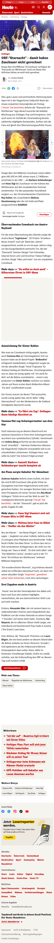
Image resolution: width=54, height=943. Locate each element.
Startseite (4, 17)
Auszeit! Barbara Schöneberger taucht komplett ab (21, 464)
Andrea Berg (40, 680)
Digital (29, 874)
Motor (49, 892)
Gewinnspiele (28, 888)
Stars (4, 874)
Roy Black (31, 793)
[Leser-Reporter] (33, 7)
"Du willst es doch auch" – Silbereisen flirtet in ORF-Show (24, 271)
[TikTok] (20, 811)
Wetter (40, 860)
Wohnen (18, 892)
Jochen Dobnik (17, 78)
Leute (12, 874)
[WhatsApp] (8, 88)
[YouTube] (27, 811)
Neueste (46, 12)
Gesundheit (6, 892)
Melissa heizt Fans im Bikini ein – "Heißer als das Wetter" (25, 524)
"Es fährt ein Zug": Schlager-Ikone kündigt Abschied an (26, 413)
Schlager (24, 17)
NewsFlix (45, 2)
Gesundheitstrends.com (22, 907)
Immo (21, 2)
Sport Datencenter (10, 888)
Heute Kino (22, 878)
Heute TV (34, 878)
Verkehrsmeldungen (34, 892)
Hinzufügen (44, 214)
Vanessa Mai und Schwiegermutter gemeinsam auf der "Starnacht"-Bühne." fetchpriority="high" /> (24, 25)
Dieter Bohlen (8, 686)
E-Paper (9, 2)
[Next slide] (51, 142)
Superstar (30, 574)
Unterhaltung (14, 17)
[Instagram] (14, 811)
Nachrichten (7, 860)
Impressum (6, 930)
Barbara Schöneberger (24, 788)
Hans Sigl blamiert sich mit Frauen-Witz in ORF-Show (25, 515)
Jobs (32, 2)
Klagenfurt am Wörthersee (22, 680)
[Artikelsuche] (38, 7)
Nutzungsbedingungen (32, 934)
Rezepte (41, 888)
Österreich (7, 12)
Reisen (4, 896)
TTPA (35, 930)
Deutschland (33, 856)
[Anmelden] (43, 7)
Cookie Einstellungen (10, 938)
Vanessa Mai (7, 788)
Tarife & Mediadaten (22, 930)
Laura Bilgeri (7, 793)
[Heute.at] (8, 7)
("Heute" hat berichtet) (12, 107)
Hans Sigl (39, 788)
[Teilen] (17, 88)
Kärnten (5, 680)
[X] (8, 811)
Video (13, 896)
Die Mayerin (19, 793)
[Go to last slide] (2, 142)
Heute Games (7, 878)
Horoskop (39, 874)
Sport (16, 12)
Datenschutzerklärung (11, 934)
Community (29, 860)
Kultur (20, 874)
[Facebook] (13, 88)
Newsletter (6, 864)
